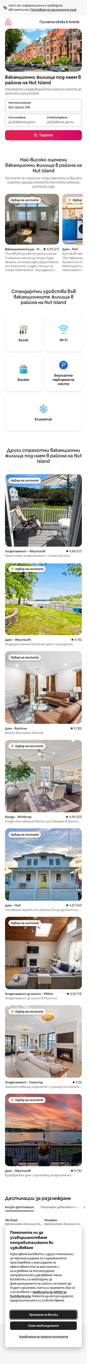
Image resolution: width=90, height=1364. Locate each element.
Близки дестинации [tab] (19, 1207)
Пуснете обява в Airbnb (59, 22)
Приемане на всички (43, 1315)
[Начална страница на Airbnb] (8, 22)
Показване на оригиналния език (53, 10)
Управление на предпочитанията (43, 1337)
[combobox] (43, 107)
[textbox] (24, 122)
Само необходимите (43, 1326)
